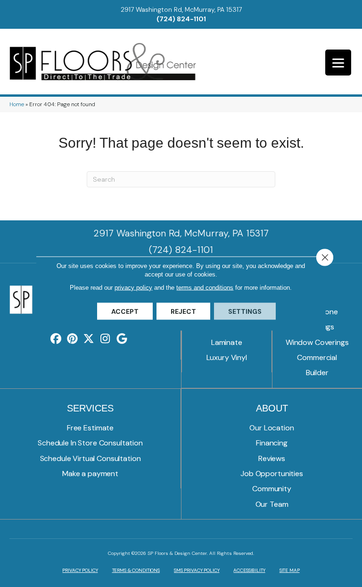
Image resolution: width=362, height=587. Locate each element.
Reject (183, 311)
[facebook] (56, 339)
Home (16, 104)
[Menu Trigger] (338, 62)
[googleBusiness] (122, 339)
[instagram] (105, 339)
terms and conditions (204, 287)
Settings (245, 311)
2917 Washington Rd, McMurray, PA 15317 (181, 9)
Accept (125, 311)
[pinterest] (72, 339)
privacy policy (133, 287)
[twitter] (89, 339)
